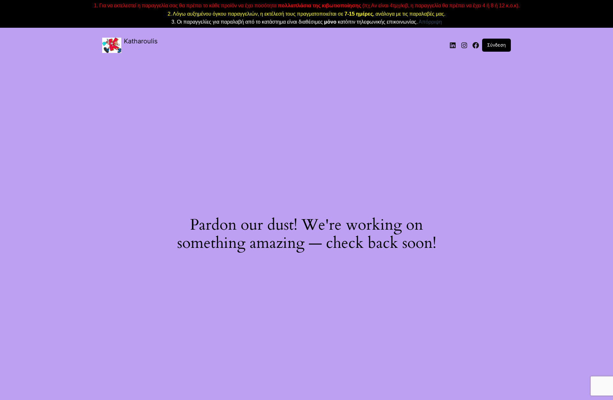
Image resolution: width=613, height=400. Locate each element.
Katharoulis (140, 41)
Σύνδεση (496, 45)
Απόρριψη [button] (430, 22)
